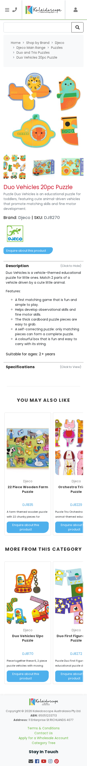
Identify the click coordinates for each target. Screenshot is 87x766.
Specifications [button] (43, 367)
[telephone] (14, 9)
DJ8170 (27, 653)
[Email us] (31, 761)
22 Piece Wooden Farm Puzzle (28, 489)
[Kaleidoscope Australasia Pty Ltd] (44, 9)
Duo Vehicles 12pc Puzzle (27, 638)
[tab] (43, 308)
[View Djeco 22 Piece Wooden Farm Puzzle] (28, 446)
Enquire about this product (26, 250)
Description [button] (43, 265)
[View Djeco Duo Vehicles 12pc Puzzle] (28, 595)
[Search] (77, 27)
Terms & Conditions (43, 728)
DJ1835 (28, 504)
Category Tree (43, 743)
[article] (27, 475)
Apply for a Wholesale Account (43, 738)
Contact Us (43, 733)
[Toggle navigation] (7, 9)
